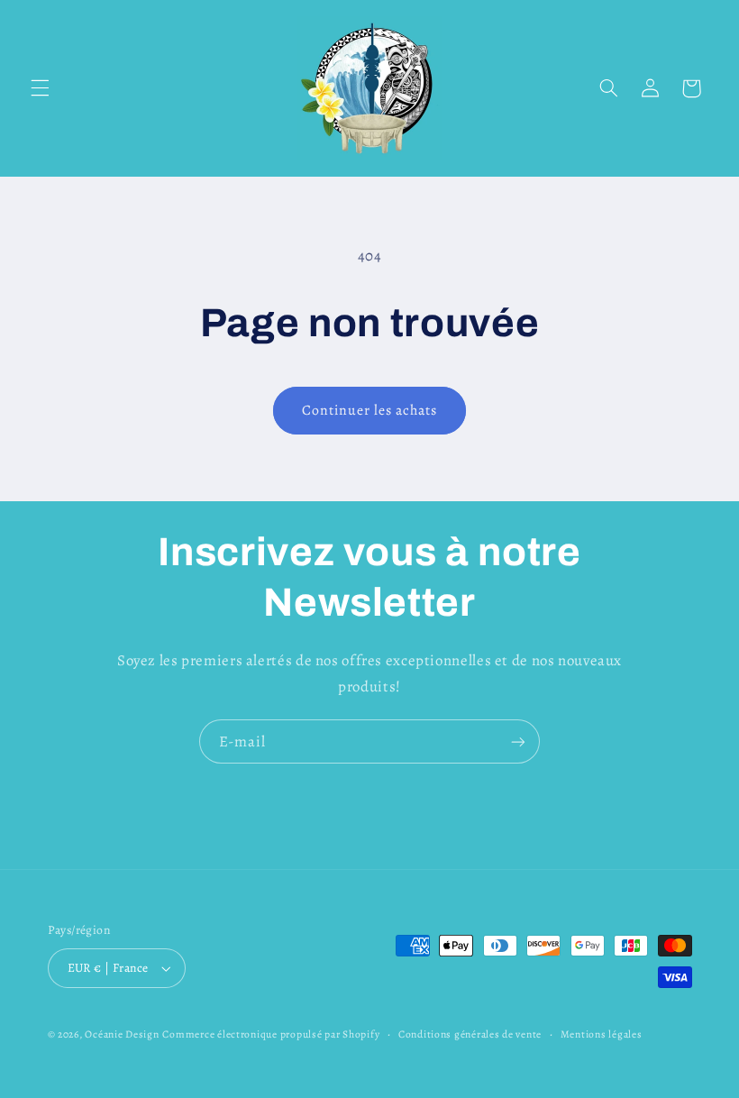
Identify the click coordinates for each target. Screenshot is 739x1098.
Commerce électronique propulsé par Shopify (270, 1034)
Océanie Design (122, 1034)
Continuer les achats (370, 409)
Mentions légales (602, 1034)
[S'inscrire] (518, 741)
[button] (39, 88)
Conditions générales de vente (470, 1034)
